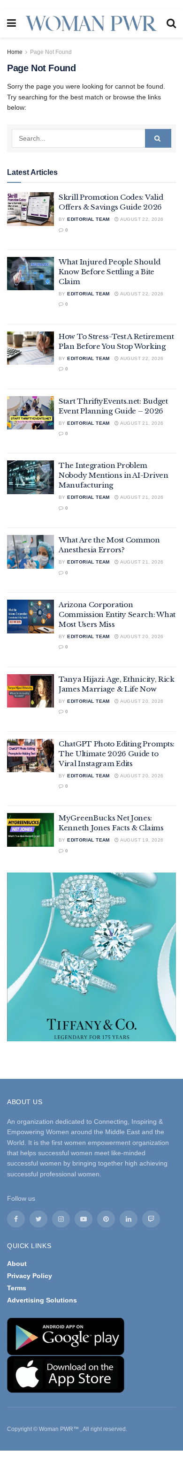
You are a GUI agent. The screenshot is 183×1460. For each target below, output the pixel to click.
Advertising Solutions (42, 1300)
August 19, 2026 (141, 840)
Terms (16, 1288)
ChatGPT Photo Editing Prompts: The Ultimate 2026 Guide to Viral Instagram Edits (117, 753)
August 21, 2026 (141, 423)
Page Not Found (51, 52)
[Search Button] (158, 138)
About (17, 1263)
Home (15, 52)
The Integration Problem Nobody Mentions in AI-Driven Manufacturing (113, 475)
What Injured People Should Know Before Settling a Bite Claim (109, 271)
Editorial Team (88, 219)
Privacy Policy (29, 1275)
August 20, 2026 (141, 636)
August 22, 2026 (141, 219)
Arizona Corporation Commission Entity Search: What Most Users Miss (117, 614)
